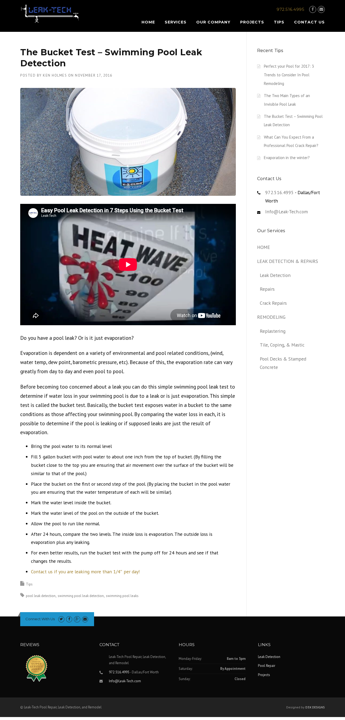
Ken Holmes (55, 75)
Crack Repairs (273, 303)
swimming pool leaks (122, 596)
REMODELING (271, 317)
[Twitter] (61, 619)
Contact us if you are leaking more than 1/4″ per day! (85, 571)
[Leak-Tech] (50, 13)
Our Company (213, 22)
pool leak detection (41, 596)
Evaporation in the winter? (287, 157)
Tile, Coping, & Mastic (282, 345)
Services (176, 22)
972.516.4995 (279, 192)
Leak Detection (275, 275)
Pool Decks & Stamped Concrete (283, 363)
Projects (252, 22)
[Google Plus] (77, 619)
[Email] (321, 9)
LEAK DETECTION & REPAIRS (287, 261)
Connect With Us (40, 619)
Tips (279, 22)
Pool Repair (266, 665)
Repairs (267, 289)
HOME (263, 247)
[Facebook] (312, 9)
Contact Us (309, 22)
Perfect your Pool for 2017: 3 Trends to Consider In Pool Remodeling (289, 75)
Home (148, 22)
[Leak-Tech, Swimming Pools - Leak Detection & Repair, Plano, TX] (63, 670)
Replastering (272, 331)
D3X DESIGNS (315, 707)
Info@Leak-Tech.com (286, 211)
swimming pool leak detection (81, 596)
